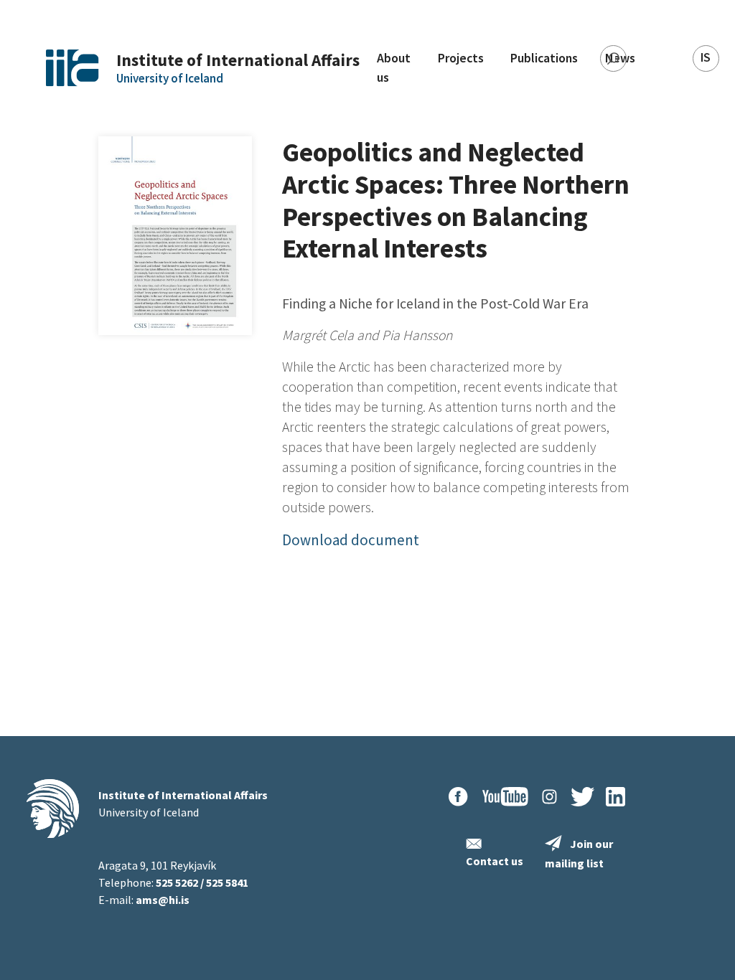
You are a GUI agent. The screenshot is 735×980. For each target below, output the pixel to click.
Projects (461, 58)
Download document (350, 540)
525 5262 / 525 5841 (202, 882)
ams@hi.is (162, 899)
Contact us (494, 861)
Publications (544, 58)
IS (706, 57)
